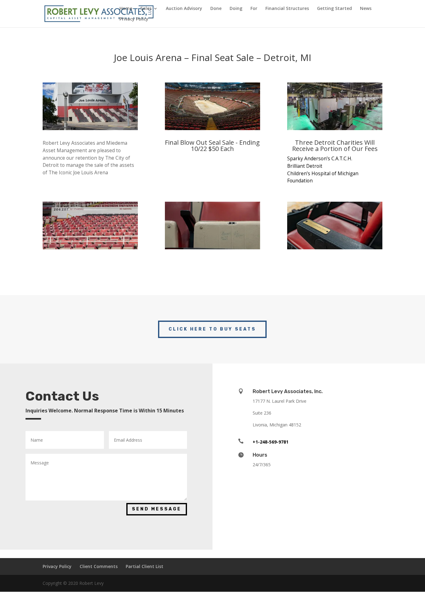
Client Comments (99, 566)
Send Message (156, 509)
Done (216, 8)
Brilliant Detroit (304, 166)
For (253, 8)
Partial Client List (144, 566)
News (365, 8)
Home (125, 8)
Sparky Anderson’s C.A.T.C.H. (319, 158)
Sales (146, 8)
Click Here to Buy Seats (212, 329)
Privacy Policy (133, 19)
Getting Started (334, 8)
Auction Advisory (184, 8)
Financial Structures (287, 8)
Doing (236, 8)
